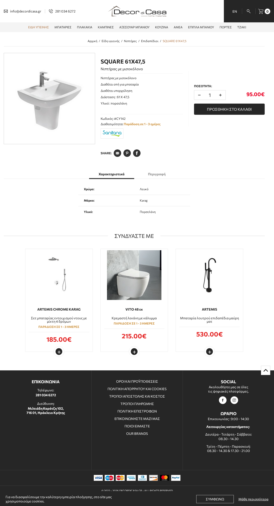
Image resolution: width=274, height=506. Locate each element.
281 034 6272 (46, 395)
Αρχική (92, 40)
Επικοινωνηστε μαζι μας (137, 418)
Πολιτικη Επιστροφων (137, 411)
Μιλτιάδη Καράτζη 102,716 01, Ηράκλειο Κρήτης (45, 410)
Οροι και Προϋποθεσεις (137, 381)
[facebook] (223, 400)
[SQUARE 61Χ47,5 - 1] (49, 98)
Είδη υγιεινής (111, 40)
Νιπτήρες (130, 40)
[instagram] (234, 400)
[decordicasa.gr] (137, 11)
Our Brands (137, 433)
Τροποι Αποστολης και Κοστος (137, 396)
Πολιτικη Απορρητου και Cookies (137, 388)
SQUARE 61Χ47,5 (174, 40)
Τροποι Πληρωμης (137, 403)
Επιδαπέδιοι (149, 40)
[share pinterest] (127, 153)
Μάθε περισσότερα (253, 499)
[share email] (117, 153)
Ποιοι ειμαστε (137, 426)
